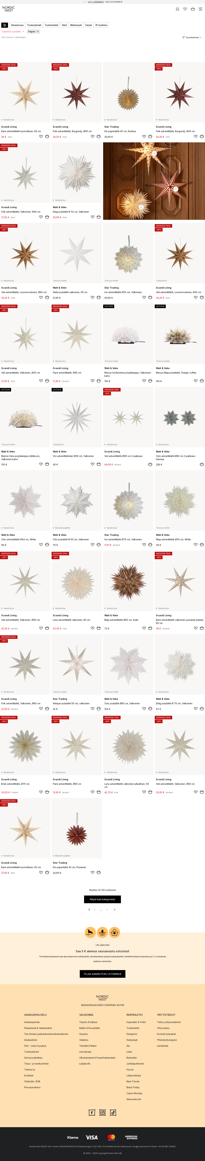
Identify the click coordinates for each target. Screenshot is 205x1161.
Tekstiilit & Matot (87, 1045)
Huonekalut (85, 1051)
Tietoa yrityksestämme (169, 1022)
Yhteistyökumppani (167, 1039)
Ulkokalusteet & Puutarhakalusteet (97, 1057)
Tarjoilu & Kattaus (88, 1022)
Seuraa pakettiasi (33, 1057)
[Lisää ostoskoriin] (47, 136)
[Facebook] (92, 1112)
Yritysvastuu (163, 1027)
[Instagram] (102, 1112)
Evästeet (28, 1075)
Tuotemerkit (51, 25)
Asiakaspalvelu (32, 1022)
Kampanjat (132, 1039)
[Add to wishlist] (41, 136)
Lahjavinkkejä (134, 1075)
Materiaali (76, 25)
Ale (128, 1045)
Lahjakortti (84, 1063)
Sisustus (83, 1033)
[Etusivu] (9, 9)
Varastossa (17, 25)
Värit (64, 25)
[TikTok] (113, 1112)
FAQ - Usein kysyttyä (35, 1045)
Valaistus (83, 1039)
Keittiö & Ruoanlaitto (89, 1027)
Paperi (31, 31)
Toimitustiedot (31, 1051)
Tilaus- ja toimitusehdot (36, 1063)
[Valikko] (200, 9)
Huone (130, 1069)
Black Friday (133, 1087)
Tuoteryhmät (34, 25)
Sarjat (88, 25)
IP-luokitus (101, 25)
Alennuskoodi (134, 1099)
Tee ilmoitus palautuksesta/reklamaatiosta (46, 1033)
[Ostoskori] (193, 9)
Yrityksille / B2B (32, 1081)
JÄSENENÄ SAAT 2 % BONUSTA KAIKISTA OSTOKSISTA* (105, 2)
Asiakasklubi (30, 1039)
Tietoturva (29, 1069)
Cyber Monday (134, 1093)
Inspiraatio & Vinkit (136, 1022)
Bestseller (132, 1057)
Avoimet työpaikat (166, 1033)
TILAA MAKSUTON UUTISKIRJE (103, 973)
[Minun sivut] (177, 9)
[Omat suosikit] (185, 9)
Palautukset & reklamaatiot (38, 1027)
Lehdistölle (162, 1045)
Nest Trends (133, 1081)
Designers (132, 1033)
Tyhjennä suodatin (11, 31)
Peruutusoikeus (32, 1087)
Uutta (129, 1051)
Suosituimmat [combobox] (192, 37)
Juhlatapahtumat (135, 1063)
